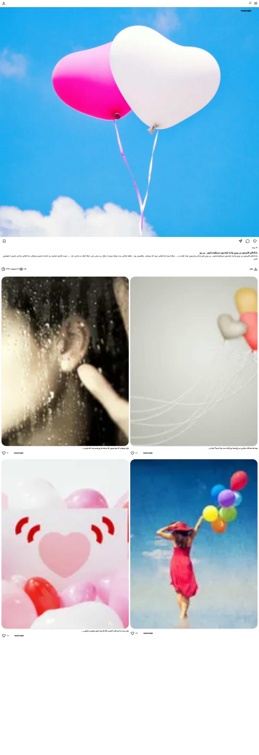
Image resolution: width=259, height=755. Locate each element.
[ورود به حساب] (4, 3)
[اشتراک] (240, 241)
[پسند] (255, 241)
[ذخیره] (4, 241)
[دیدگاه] (247, 241)
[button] (256, 3)
